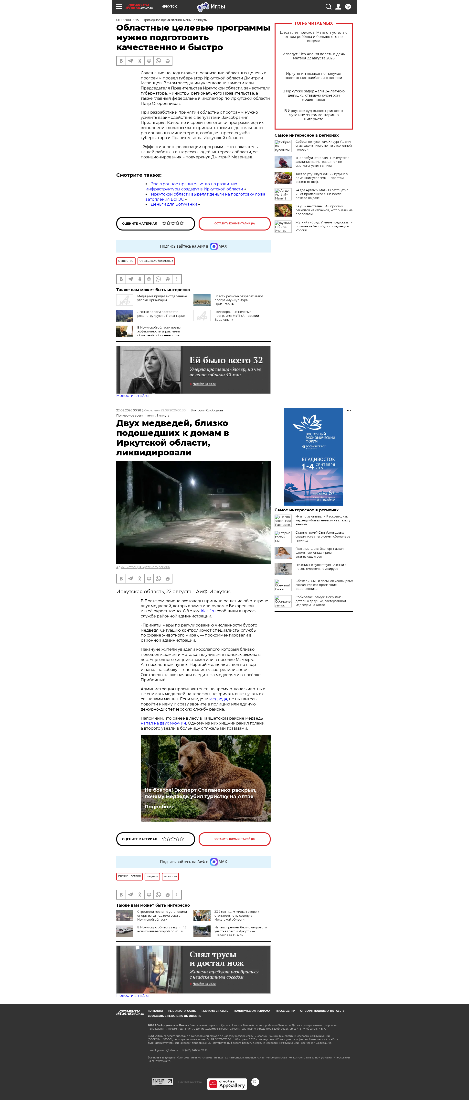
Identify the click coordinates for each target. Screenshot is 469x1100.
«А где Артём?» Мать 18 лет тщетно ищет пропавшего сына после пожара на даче (322, 194)
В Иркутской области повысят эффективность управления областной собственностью (160, 331)
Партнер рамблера (190, 1081)
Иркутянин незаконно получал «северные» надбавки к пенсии (313, 76)
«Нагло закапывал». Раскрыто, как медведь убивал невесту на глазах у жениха (323, 520)
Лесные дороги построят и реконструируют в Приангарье (161, 314)
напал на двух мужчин (163, 723)
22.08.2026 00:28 (128, 410)
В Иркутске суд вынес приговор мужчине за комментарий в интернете (313, 115)
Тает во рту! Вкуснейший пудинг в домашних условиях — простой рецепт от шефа (322, 178)
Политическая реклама (252, 1010)
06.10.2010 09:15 (127, 20)
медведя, (218, 699)
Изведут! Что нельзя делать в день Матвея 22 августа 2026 (314, 56)
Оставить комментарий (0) (234, 223)
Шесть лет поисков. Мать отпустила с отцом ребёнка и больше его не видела (313, 37)
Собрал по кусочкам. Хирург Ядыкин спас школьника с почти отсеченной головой (324, 145)
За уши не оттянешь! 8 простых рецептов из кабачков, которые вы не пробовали (324, 210)
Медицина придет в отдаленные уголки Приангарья (162, 298)
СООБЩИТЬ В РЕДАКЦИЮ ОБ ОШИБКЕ (174, 1016)
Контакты (155, 1010)
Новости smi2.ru (132, 395)
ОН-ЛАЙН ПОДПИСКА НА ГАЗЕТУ (322, 1010)
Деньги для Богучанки (174, 204)
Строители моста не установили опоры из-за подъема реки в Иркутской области (162, 915)
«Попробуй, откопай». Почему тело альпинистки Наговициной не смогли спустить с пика (323, 161)
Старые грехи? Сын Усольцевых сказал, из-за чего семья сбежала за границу (323, 536)
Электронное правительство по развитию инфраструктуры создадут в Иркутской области (194, 186)
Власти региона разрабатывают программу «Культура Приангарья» (238, 300)
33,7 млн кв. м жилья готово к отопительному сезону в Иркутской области (236, 915)
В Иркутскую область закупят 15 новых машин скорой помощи (161, 929)
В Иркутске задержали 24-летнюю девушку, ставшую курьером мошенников (314, 95)
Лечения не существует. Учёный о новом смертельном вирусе (321, 567)
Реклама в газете (215, 1010)
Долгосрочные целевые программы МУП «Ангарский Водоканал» (236, 315)
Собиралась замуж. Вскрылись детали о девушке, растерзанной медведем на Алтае (321, 601)
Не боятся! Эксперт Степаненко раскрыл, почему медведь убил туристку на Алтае (200, 793)
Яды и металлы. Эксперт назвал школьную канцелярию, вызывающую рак (320, 552)
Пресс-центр (285, 1010)
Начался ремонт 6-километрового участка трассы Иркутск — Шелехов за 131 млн (240, 931)
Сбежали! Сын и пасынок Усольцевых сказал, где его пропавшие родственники (324, 585)
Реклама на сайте (182, 1010)
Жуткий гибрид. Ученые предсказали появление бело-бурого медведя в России (324, 226)
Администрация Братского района (143, 567)
